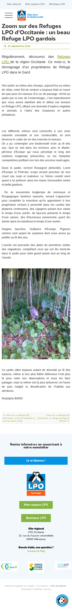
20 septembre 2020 (19, 45)
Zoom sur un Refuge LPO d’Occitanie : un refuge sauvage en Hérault (53, 417)
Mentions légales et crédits (19, 585)
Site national (14, 4)
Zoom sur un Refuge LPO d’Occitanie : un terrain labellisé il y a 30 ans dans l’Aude (18, 417)
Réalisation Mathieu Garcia (36, 588)
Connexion (42, 585)
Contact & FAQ (36, 550)
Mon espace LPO (35, 4)
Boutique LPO (57, 4)
